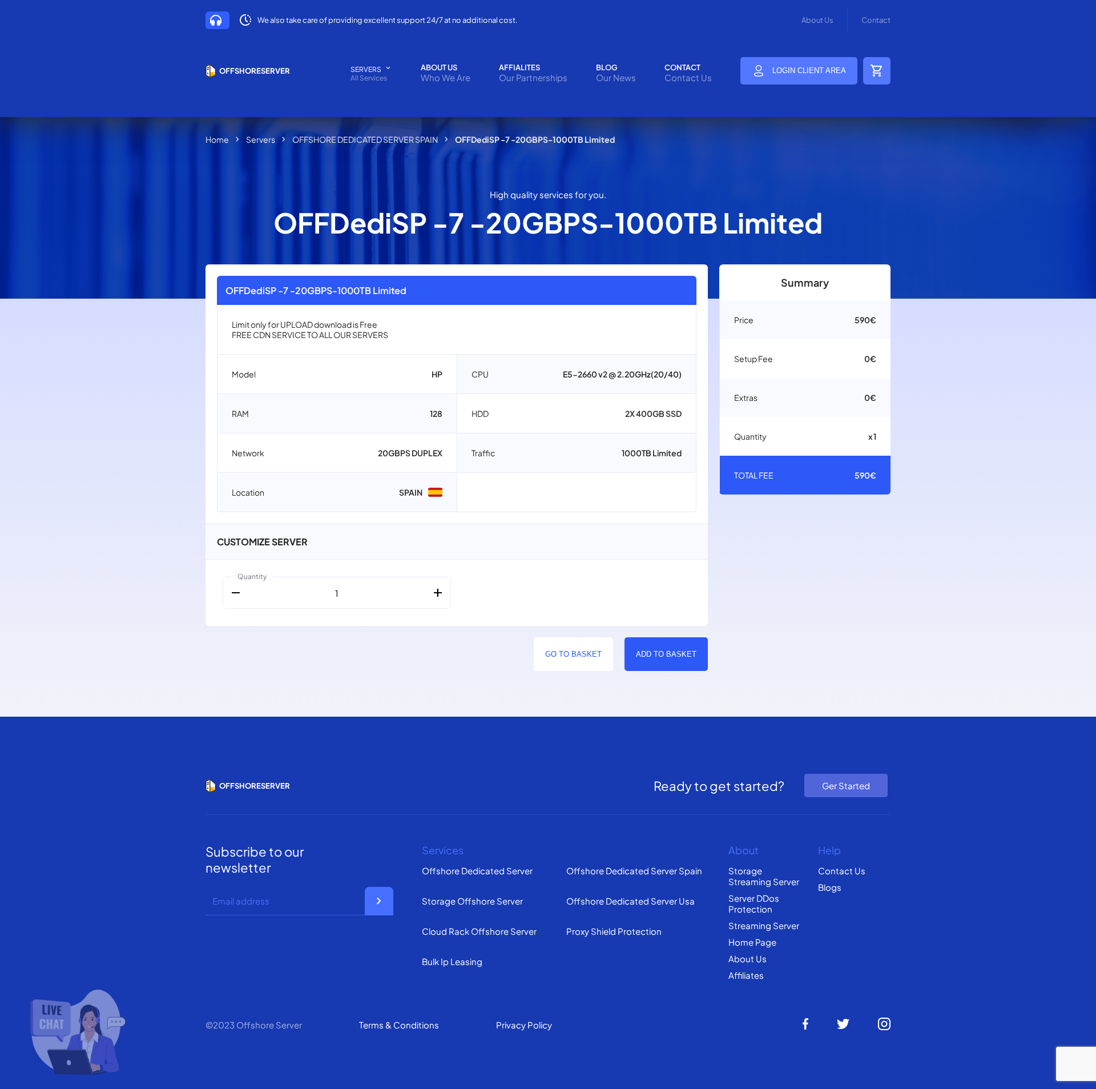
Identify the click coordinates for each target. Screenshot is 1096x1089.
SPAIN (410, 492)
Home (217, 139)
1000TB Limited (652, 453)
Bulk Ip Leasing (452, 961)
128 (436, 413)
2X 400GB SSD (653, 413)
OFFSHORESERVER (254, 70)
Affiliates (746, 975)
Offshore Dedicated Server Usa (630, 900)
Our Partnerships (533, 77)
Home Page (752, 942)
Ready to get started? (719, 786)
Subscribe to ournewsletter (255, 859)
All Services (368, 78)
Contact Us (688, 77)
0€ (870, 358)
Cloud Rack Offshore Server (479, 931)
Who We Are (445, 77)
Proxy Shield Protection (614, 931)
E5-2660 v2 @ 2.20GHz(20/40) (622, 374)
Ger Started (846, 785)
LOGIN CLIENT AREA (809, 70)
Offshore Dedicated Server (477, 870)
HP (437, 374)
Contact (875, 20)
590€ (865, 320)
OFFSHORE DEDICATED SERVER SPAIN (365, 139)
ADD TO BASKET (666, 654)
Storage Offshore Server (472, 900)
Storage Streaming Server (763, 876)
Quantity (252, 576)
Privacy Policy (524, 1024)
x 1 (872, 436)
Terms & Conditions (399, 1024)
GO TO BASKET (573, 654)
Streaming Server (763, 925)
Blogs (829, 887)
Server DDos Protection (753, 903)
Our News (616, 77)
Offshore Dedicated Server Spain (634, 870)
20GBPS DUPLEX (410, 453)
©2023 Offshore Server (254, 1024)
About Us (817, 20)
